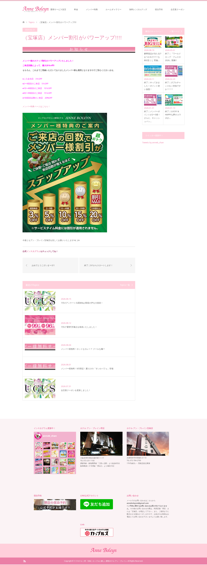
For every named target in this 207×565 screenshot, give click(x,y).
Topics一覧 (125, 285)
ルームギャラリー (113, 9)
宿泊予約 (159, 9)
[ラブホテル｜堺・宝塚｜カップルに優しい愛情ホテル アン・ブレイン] (36, 9)
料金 (76, 9)
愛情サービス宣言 (58, 9)
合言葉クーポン (177, 9)
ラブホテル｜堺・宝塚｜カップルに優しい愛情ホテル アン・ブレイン (100, 561)
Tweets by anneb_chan (153, 142)
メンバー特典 (92, 9)
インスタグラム (33, 251)
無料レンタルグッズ (138, 9)
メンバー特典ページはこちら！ (36, 106)
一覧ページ (175, 31)
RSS (24, 561)
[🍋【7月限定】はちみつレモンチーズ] (55, 454)
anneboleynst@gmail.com (138, 503)
